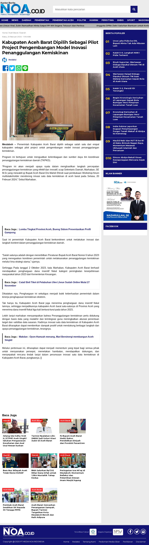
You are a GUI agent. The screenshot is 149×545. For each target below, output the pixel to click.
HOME (4, 20)
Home (66, 542)
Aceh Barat (13, 33)
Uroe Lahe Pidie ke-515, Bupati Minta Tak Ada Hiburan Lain (129, 43)
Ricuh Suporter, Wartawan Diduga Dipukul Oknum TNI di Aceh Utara (128, 64)
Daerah (23, 33)
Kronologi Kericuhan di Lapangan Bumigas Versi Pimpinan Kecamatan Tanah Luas (128, 115)
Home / (5, 33)
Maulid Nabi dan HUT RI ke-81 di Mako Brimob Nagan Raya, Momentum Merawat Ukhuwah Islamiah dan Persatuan (128, 145)
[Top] (141, 540)
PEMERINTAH (42, 20)
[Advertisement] (50, 204)
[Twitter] (11, 66)
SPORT (131, 20)
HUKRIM (93, 20)
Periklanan (128, 542)
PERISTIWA (108, 20)
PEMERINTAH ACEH (63, 20)
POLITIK (81, 20)
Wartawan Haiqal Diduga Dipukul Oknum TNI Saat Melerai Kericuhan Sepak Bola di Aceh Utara (128, 77)
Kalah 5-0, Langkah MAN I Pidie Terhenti (126, 54)
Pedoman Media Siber (109, 542)
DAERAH (26, 20)
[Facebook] (4, 66)
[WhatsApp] (17, 66)
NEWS (15, 20)
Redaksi (76, 542)
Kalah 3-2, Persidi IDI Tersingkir (124, 89)
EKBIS (120, 20)
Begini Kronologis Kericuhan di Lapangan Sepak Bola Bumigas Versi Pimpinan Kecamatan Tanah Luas (128, 101)
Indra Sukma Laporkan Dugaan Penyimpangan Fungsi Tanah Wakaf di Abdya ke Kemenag (129, 130)
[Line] (24, 66)
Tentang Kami (89, 542)
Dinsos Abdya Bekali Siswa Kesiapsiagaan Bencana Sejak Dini (129, 159)
